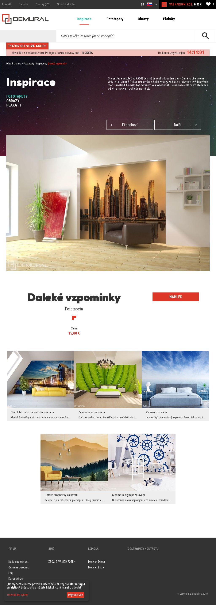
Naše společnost (18, 561)
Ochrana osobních (19, 567)
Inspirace (84, 19)
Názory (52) (43, 4)
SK (143, 4)
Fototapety (115, 19)
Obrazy (143, 19)
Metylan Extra (96, 567)
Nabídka (23, 4)
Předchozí (124, 125)
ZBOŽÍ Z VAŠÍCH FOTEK (61, 561)
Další (185, 125)
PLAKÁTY (13, 105)
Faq (10, 573)
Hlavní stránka (13, 63)
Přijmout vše (75, 595)
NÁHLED (175, 297)
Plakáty (169, 19)
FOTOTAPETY (17, 96)
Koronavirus (15, 578)
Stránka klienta (66, 4)
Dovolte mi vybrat (17, 595)
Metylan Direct (96, 561)
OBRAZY (12, 100)
